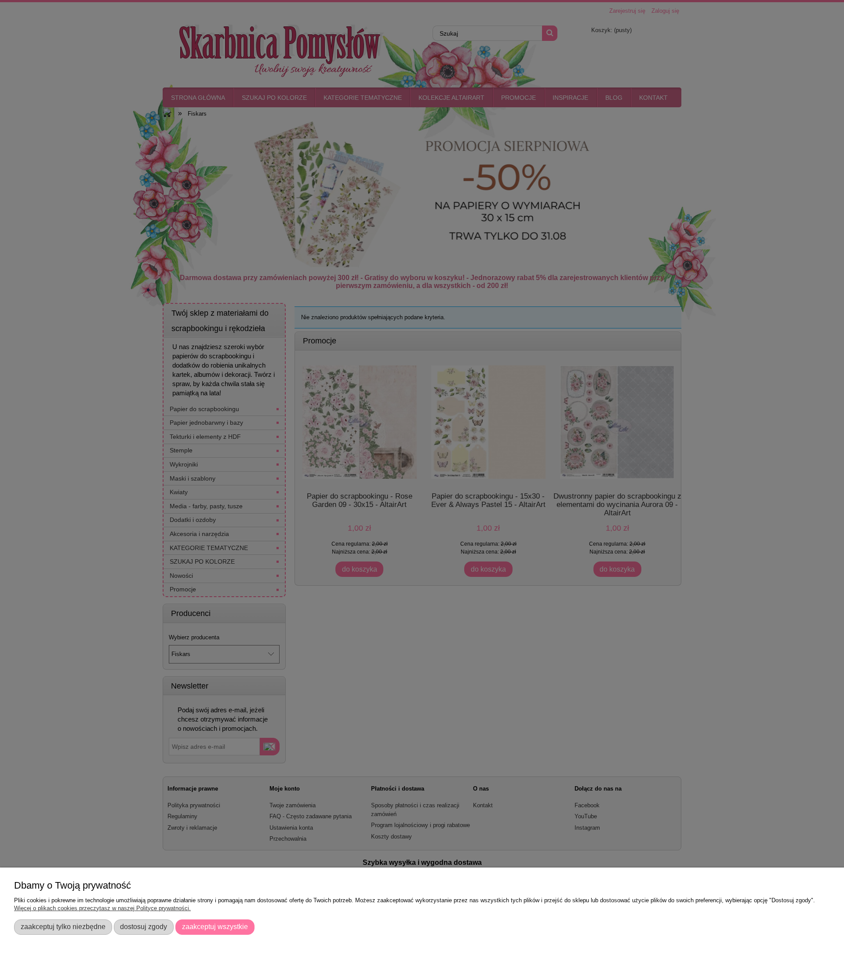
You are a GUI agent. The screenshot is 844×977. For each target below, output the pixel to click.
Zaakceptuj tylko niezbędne (63, 926)
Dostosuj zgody (143, 926)
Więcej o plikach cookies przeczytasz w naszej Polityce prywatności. (102, 908)
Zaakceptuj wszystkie (215, 926)
